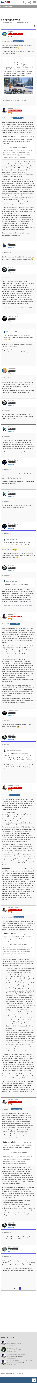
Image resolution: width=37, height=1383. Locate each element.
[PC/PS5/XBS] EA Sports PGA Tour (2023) (20, 1361)
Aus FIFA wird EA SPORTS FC (16, 1354)
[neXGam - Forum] (6, 2)
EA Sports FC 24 (12, 1348)
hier (19, 235)
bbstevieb (9, 1350)
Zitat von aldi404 (11, 332)
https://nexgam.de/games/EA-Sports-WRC (15, 100)
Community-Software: (18, 1380)
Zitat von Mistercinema (13, 750)
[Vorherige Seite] (11, 1288)
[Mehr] (34, 41)
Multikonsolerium (11, 1345)
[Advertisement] (17, 13)
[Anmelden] (29, 2)
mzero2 (20, 308)
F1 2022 (9, 1341)
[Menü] (34, 2)
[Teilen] (34, 26)
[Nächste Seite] (26, 1288)
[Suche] (25, 2)
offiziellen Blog (20, 702)
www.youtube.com (26, 136)
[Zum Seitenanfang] (34, 1380)
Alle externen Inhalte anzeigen (18, 147)
